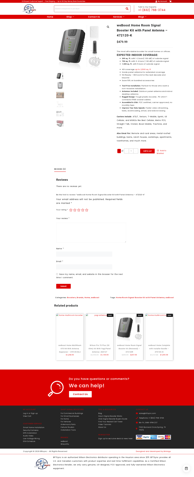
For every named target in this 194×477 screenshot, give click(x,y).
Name (60, 248)
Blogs (141, 16)
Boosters (71, 297)
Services (117, 16)
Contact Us (94, 16)
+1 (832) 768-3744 (151, 10)
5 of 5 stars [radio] (86, 210)
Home (50, 16)
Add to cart (147, 151)
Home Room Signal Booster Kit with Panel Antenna (140, 297)
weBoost (95, 297)
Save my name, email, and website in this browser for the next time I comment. (89, 276)
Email (59, 261)
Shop (69, 16)
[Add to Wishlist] (119, 151)
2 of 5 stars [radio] (74, 210)
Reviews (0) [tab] (60, 169)
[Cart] (186, 468)
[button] (108, 27)
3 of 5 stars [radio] (78, 210)
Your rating (62, 209)
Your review (63, 218)
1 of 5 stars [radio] (70, 210)
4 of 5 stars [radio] (82, 210)
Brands (80, 297)
